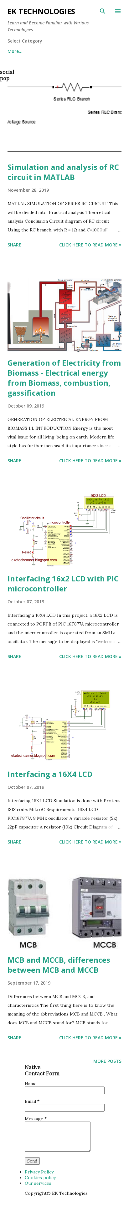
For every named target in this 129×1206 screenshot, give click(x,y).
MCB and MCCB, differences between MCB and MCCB (59, 965)
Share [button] (14, 245)
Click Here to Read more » (90, 245)
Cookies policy (40, 1177)
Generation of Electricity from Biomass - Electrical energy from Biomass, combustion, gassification (64, 377)
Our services (38, 1183)
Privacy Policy (39, 1172)
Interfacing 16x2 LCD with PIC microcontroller (63, 583)
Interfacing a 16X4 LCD (50, 774)
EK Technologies (41, 11)
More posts (107, 1061)
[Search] (102, 11)
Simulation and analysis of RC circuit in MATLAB (63, 172)
